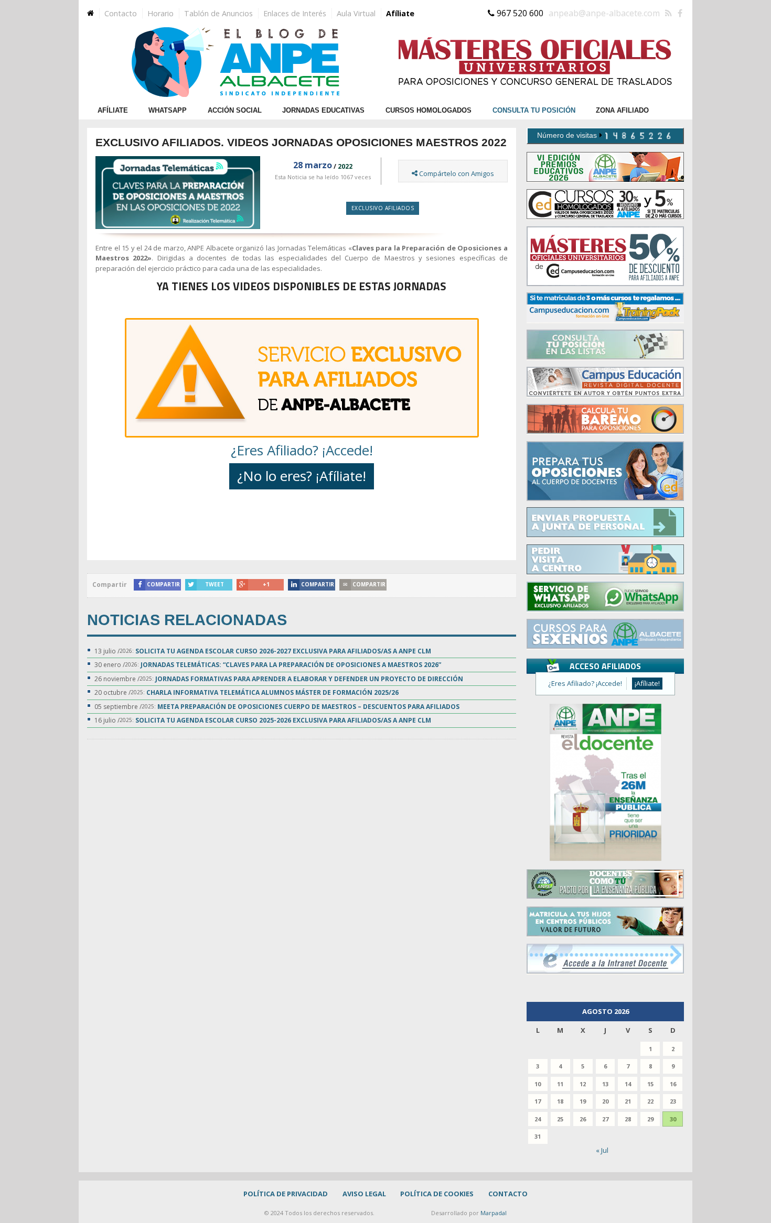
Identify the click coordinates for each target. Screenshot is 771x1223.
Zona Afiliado (622, 110)
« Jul (602, 1150)
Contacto (120, 13)
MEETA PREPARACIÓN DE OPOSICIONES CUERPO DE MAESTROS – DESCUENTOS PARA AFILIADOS (308, 706)
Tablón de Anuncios (218, 13)
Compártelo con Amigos (455, 173)
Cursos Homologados (428, 110)
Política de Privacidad (285, 1193)
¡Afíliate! (647, 683)
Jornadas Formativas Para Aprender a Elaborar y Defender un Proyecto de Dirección (309, 678)
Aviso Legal (364, 1193)
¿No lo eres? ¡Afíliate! (301, 475)
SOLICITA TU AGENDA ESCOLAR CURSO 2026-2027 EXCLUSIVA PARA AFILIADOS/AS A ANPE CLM (283, 651)
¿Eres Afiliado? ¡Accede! (302, 450)
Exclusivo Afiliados (382, 208)
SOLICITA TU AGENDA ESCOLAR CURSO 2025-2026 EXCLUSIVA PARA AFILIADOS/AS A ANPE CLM (283, 720)
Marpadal (493, 1213)
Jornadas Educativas (323, 110)
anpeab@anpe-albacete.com (604, 13)
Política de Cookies (437, 1193)
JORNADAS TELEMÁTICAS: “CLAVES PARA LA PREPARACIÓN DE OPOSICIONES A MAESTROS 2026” (291, 664)
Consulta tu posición (533, 110)
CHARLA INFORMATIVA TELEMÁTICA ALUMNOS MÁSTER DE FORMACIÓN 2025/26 (272, 692)
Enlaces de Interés (294, 13)
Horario (160, 13)
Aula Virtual (356, 13)
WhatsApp (167, 110)
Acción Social (235, 110)
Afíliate (400, 13)
